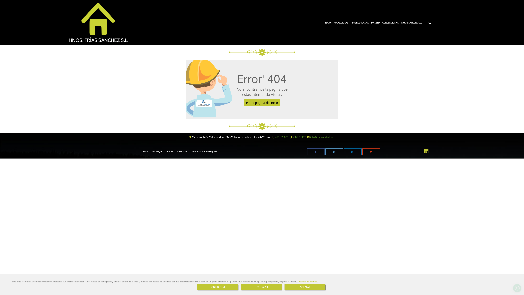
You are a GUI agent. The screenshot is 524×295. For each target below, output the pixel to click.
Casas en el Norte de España (204, 151)
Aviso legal (157, 151)
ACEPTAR (305, 287)
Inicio (145, 151)
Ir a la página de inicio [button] (262, 103)
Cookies (169, 151)
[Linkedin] (426, 152)
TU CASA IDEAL (341, 22)
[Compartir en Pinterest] (371, 151)
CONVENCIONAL (390, 22)
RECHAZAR (261, 287)
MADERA (375, 22)
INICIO (328, 22)
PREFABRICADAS (360, 22)
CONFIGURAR (218, 287)
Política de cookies (307, 281)
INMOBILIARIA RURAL (411, 22)
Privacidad (182, 151)
